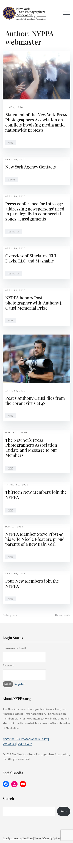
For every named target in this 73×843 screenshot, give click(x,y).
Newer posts (62, 615)
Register (19, 684)
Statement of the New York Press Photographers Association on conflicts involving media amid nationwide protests (36, 122)
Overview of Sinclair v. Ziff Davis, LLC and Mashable (30, 258)
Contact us (9, 743)
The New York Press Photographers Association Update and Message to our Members (31, 447)
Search (64, 811)
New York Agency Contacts (30, 167)
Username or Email (14, 648)
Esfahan (45, 838)
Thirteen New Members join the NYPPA (36, 494)
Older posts (10, 615)
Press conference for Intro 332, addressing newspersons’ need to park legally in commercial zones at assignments (34, 211)
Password (8, 665)
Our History (25, 743)
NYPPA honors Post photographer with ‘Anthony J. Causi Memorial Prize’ (33, 303)
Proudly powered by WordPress (18, 838)
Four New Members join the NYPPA (32, 583)
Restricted (13, 231)
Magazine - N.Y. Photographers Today (25, 739)
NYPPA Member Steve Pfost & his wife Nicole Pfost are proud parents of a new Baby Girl (35, 539)
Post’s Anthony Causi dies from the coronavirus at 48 (35, 400)
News (10, 142)
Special (11, 179)
